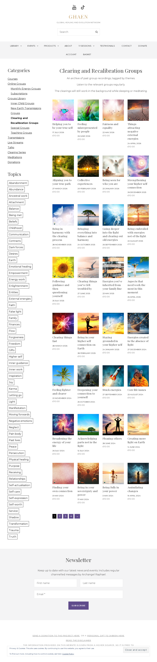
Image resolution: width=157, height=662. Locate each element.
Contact (127, 46)
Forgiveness (16, 337)
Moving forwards (19, 414)
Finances (14, 324)
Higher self (15, 356)
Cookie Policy (68, 654)
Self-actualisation (19, 485)
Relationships (17, 478)
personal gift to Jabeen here (105, 635)
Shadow (14, 517)
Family (13, 318)
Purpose (14, 466)
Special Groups (20, 127)
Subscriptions (19, 93)
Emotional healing (20, 266)
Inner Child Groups (22, 103)
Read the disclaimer (78, 640)
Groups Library (17, 98)
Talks (11, 147)
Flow (12, 330)
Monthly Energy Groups (26, 88)
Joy (11, 382)
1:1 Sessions (85, 46)
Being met (15, 215)
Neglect (14, 427)
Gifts (11, 350)
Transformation (18, 523)
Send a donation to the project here (56, 635)
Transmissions (16, 137)
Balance (14, 208)
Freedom (14, 343)
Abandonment (18, 183)
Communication (19, 234)
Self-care (14, 491)
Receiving (15, 472)
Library (14, 46)
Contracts (15, 240)
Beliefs (13, 221)
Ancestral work (18, 195)
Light (12, 401)
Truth (12, 536)
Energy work (17, 279)
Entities (13, 292)
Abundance (16, 189)
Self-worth (15, 504)
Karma (13, 388)
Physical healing (19, 459)
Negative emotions (20, 420)
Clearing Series (17, 152)
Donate (142, 46)
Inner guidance (18, 363)
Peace (13, 446)
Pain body (15, 433)
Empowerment (18, 273)
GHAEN (78, 16)
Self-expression (18, 498)
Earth (12, 260)
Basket (87, 54)
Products (50, 46)
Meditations (15, 157)
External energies (20, 298)
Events (31, 46)
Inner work (16, 369)
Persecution (16, 453)
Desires (13, 253)
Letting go (15, 395)
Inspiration (15, 375)
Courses (12, 78)
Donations (14, 162)
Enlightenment (18, 285)
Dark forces (16, 247)
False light (15, 311)
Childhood (15, 228)
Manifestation (17, 408)
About (68, 46)
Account (71, 54)
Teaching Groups (21, 132)
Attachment (16, 202)
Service (13, 511)
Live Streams (15, 142)
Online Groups (17, 83)
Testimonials (107, 46)
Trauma (14, 530)
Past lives (14, 440)
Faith (12, 305)
